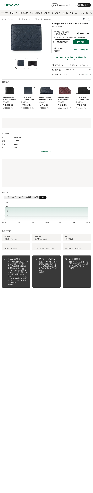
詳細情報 (18, 284)
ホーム (4, 19)
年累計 (28, 197)
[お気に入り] (84, 19)
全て (6, 13)
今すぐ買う (81, 42)
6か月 (21, 197)
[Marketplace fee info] (84, 38)
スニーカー (74, 13)
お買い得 (38, 13)
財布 (37, 19)
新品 (31, 13)
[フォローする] (15, 87)
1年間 (36, 197)
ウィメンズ (56, 13)
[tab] (20, 63)
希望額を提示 (62, 42)
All (43, 197)
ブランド (13, 13)
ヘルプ (73, 5)
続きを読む (45, 152)
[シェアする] (89, 19)
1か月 (7, 197)
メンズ (47, 13)
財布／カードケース (28, 19)
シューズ (84, 13)
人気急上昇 (23, 13)
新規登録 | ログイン (84, 5)
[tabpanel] (26, 39)
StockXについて (64, 5)
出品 (54, 5)
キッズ (65, 13)
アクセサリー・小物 (14, 19)
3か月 (14, 197)
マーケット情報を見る (81, 50)
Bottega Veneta (46, 19)
